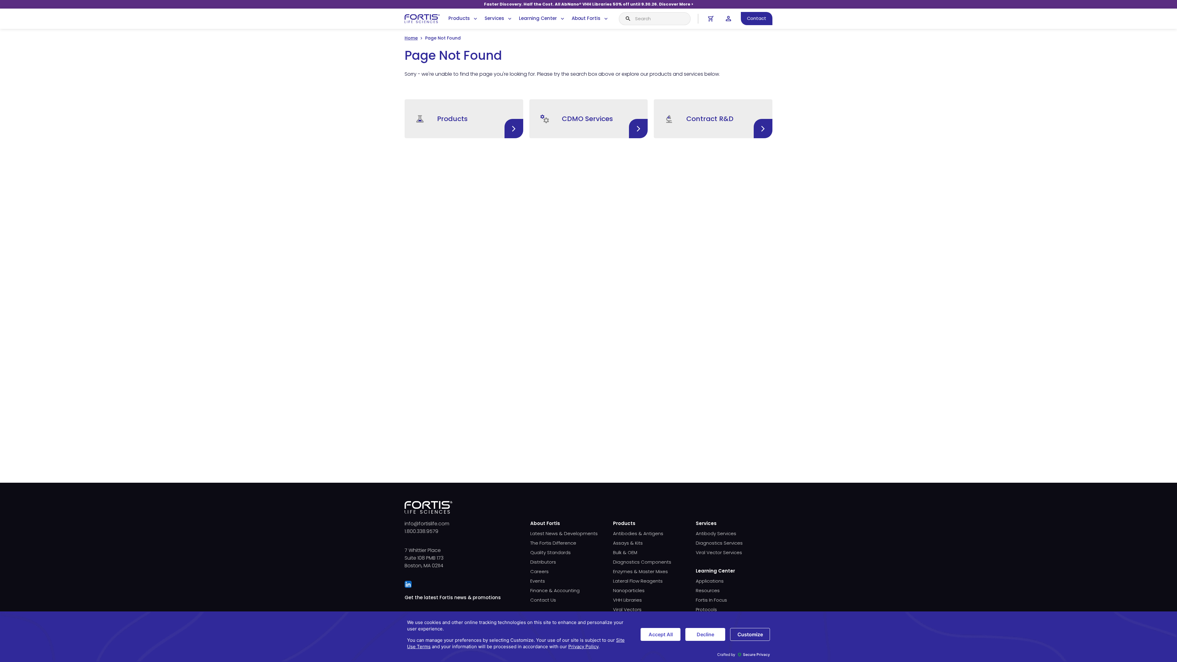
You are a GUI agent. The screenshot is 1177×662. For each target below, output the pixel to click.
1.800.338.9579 (421, 531)
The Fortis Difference (553, 543)
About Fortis (586, 18)
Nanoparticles (629, 590)
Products (459, 18)
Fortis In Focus (711, 600)
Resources (708, 590)
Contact (756, 18)
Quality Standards (550, 552)
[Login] (728, 18)
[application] (588, 636)
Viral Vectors (627, 609)
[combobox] (655, 18)
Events (537, 581)
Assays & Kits (628, 543)
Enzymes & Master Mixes (640, 571)
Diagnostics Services (719, 543)
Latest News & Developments (564, 533)
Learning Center (538, 18)
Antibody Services (716, 533)
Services (494, 18)
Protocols (706, 609)
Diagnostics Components (642, 562)
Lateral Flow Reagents (638, 581)
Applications (710, 581)
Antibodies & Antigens (638, 533)
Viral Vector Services (719, 552)
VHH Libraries (627, 600)
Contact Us (543, 600)
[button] (464, 118)
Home (411, 38)
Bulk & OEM (625, 552)
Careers (539, 571)
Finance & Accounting (555, 590)
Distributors (543, 562)
